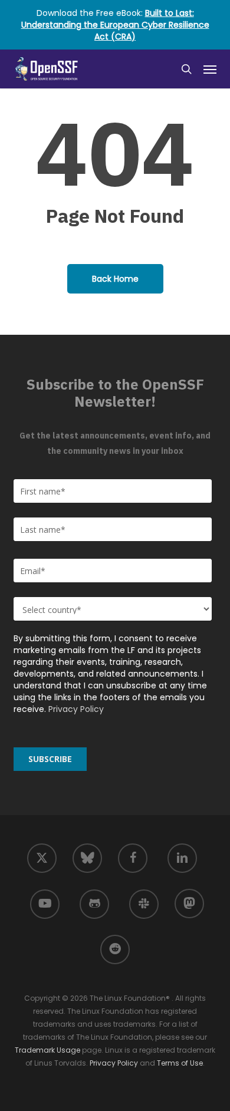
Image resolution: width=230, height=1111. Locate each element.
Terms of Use (180, 1063)
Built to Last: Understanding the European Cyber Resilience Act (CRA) (115, 24)
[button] (209, 69)
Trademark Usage (47, 1050)
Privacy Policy (76, 709)
